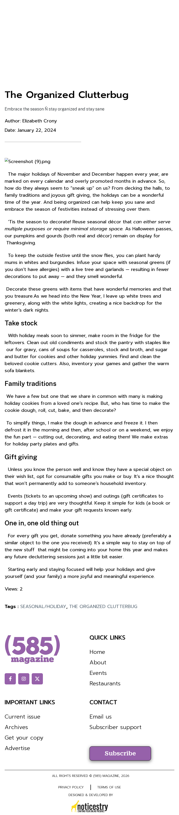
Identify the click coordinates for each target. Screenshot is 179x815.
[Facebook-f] (10, 678)
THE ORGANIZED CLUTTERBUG (103, 606)
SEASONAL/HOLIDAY (43, 606)
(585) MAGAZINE (106, 775)
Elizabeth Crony (39, 120)
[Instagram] (23, 678)
